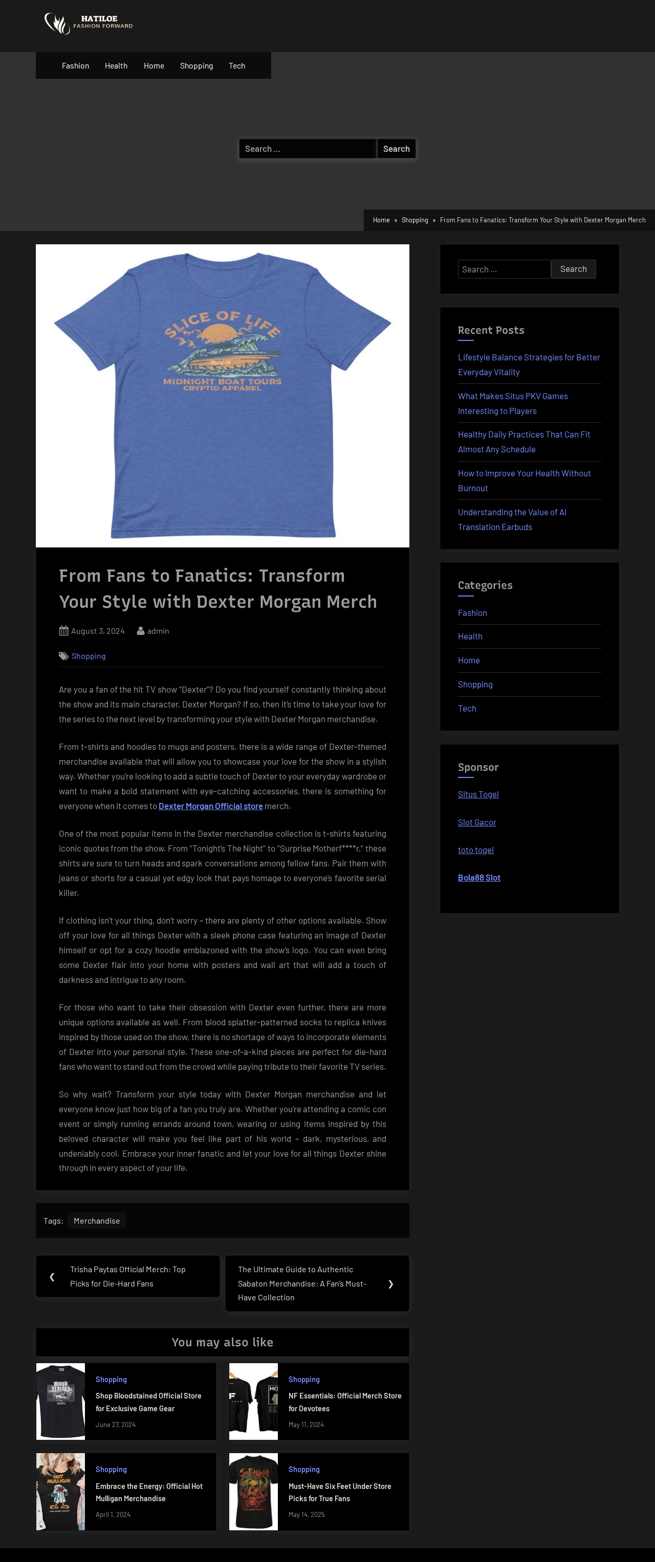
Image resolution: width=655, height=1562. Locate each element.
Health (116, 65)
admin (158, 630)
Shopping (196, 65)
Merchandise (97, 1220)
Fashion (75, 65)
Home (154, 65)
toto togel (476, 849)
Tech (237, 65)
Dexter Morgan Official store (211, 805)
